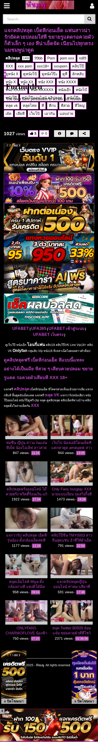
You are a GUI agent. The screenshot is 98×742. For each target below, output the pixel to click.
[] (89, 19)
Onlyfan (20, 350)
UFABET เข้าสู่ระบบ (66, 328)
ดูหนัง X (12, 74)
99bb (38, 58)
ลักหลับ (78, 74)
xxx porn (25, 66)
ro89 (82, 58)
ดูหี (64, 74)
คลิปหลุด (17, 58)
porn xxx (67, 58)
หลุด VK (52, 395)
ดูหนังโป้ (30, 74)
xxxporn (60, 66)
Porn (51, 58)
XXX (9, 66)
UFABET (20, 328)
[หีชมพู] (50, 5)
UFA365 (38, 328)
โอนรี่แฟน (36, 344)
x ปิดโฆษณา (14, 701)
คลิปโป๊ (78, 66)
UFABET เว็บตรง (48, 334)
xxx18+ (43, 66)
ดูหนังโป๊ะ (50, 74)
